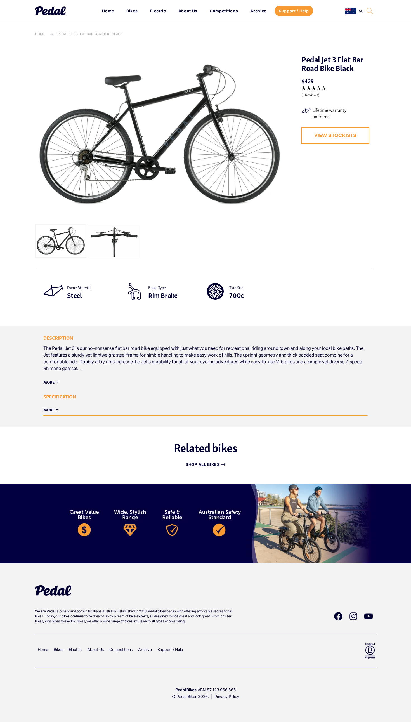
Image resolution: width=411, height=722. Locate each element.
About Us (188, 10)
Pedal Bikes (186, 696)
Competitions (224, 10)
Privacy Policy (226, 696)
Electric (158, 10)
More (51, 381)
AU (360, 11)
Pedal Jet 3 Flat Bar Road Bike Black (90, 34)
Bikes (132, 10)
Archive (258, 10)
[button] (369, 11)
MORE (51, 409)
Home (108, 10)
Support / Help (294, 10)
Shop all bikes (203, 464)
